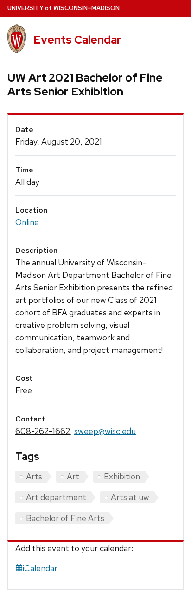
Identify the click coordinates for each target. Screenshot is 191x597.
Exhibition (122, 476)
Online (27, 222)
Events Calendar (77, 39)
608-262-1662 (42, 431)
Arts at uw (130, 497)
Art (73, 476)
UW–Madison (63, 8)
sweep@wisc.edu (105, 431)
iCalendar (40, 568)
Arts (34, 476)
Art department (56, 497)
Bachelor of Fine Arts (65, 518)
